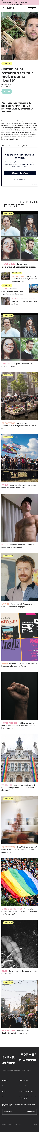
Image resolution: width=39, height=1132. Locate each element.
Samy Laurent (8, 84)
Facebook (5, 1086)
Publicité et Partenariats (26, 1091)
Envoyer (31, 1111)
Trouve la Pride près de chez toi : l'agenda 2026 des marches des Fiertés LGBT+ (19, 911)
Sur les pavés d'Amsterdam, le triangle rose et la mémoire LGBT (24, 278)
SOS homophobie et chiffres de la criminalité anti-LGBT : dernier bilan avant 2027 (18, 725)
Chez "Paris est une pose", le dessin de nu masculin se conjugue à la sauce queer (19, 849)
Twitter (4, 1097)
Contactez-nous (24, 1080)
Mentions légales (24, 1086)
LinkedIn (4, 1091)
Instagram (5, 1080)
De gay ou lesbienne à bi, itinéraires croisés (18, 265)
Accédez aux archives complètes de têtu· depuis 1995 (14, 3)
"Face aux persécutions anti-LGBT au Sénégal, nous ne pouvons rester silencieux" (18, 787)
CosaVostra (17, 1124)
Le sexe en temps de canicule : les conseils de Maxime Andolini (24, 301)
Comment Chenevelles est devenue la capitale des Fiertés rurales (12, 291)
